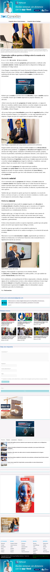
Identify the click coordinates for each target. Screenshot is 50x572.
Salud (2, 548)
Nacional (3, 543)
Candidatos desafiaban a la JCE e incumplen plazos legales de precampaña (25, 323)
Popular (8, 439)
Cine (34, 546)
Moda (34, 551)
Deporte (45, 541)
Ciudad (2, 545)
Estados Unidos (14, 543)
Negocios (23, 548)
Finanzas (23, 543)
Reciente (3, 439)
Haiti (11, 546)
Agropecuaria (24, 546)
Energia (23, 550)
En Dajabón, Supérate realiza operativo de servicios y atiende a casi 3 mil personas (25, 337)
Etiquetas (20, 439)
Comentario (4, 351)
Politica (2, 551)
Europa (12, 550)
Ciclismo (45, 550)
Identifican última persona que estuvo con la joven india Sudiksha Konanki (7, 323)
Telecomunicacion (25, 551)
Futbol (44, 545)
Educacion (3, 546)
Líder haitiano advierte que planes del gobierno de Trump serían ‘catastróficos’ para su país (8, 337)
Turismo (23, 545)
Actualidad (13, 60)
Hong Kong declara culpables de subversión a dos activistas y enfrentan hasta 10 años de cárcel (28, 457)
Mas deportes (46, 551)
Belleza (34, 553)
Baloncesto (45, 543)
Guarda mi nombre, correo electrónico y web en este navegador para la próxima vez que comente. (25, 379)
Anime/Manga (36, 545)
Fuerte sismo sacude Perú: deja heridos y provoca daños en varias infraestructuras (25, 462)
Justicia (2, 550)
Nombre (3, 363)
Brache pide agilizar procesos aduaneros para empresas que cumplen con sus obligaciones (27, 442)
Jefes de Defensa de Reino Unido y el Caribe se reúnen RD (41, 322)
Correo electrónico (6, 368)
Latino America (14, 545)
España (12, 548)
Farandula (35, 550)
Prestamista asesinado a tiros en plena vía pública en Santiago (41, 337)
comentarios (14, 439)
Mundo (12, 541)
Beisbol (44, 546)
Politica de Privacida (38, 556)
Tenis (44, 548)
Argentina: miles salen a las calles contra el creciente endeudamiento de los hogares (25, 452)
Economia (23, 541)
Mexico (12, 551)
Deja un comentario (23, 60)
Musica (34, 543)
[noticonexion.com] (11, 16)
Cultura (34, 548)
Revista (35, 541)
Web (2, 373)
